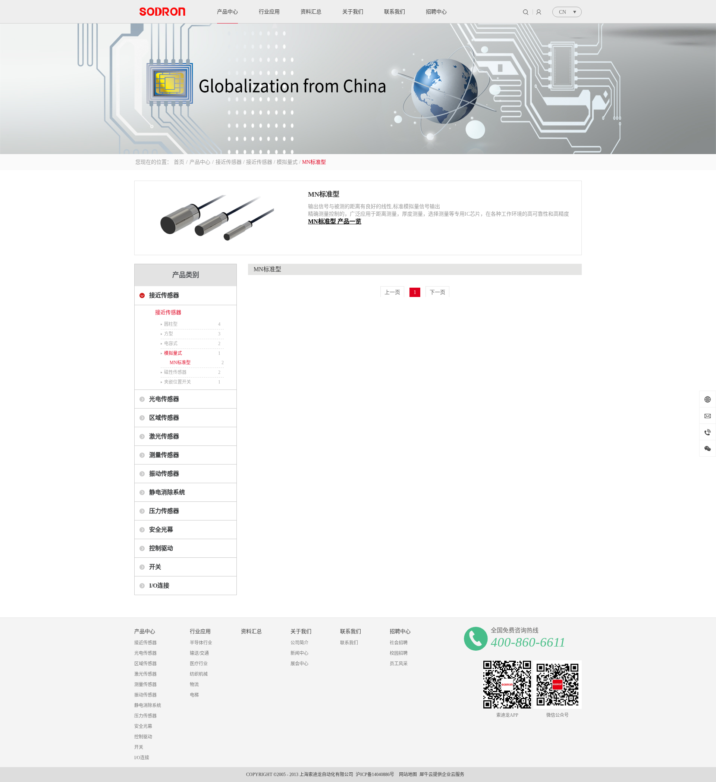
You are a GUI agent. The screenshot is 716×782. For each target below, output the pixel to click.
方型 (168, 334)
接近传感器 (229, 162)
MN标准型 (314, 162)
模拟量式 (287, 162)
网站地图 (407, 774)
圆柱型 (171, 324)
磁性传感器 (175, 372)
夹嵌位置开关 (177, 382)
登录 (539, 12)
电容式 (171, 343)
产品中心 (199, 162)
